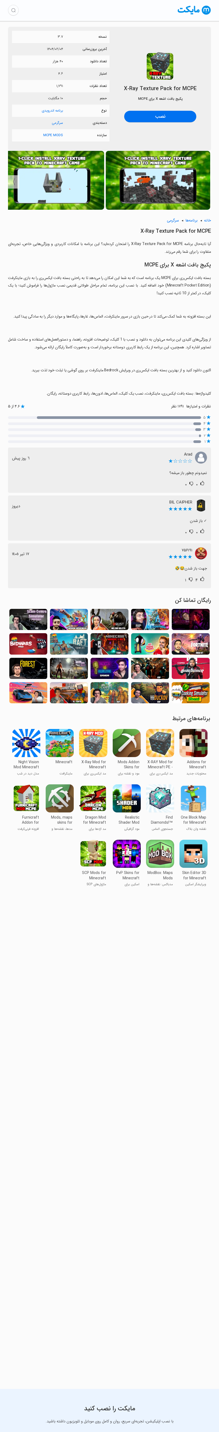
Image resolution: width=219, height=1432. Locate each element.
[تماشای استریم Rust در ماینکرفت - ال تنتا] (69, 694)
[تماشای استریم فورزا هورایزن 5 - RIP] (28, 694)
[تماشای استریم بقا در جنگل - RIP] (28, 670)
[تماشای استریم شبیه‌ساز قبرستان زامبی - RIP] (69, 670)
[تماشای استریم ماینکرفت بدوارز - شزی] (28, 645)
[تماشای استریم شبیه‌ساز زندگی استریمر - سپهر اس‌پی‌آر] (109, 670)
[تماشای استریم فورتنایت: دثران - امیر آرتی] (191, 645)
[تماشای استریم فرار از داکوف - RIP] (150, 694)
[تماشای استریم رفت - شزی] (69, 645)
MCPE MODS (53, 135)
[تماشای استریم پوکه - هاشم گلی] (69, 621)
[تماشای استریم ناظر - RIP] (150, 670)
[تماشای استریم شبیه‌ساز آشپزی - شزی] (191, 694)
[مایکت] (194, 15)
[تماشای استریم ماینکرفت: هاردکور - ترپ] (109, 645)
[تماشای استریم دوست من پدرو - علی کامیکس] (150, 645)
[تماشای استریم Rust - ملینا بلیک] (109, 621)
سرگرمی (57, 123)
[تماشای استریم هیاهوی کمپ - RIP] (109, 694)
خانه (207, 220)
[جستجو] (13, 10)
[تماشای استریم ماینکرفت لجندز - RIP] (150, 621)
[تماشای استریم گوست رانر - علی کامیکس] (191, 670)
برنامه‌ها (191, 220)
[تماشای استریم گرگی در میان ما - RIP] (191, 621)
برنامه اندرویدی (52, 110)
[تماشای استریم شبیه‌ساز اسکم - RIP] (28, 621)
